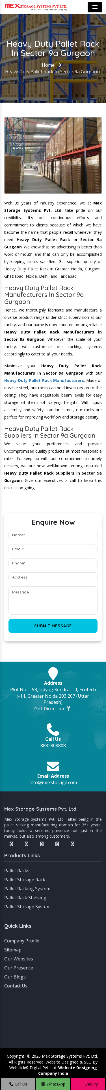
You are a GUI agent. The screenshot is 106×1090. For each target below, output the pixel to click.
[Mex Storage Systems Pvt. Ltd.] (36, 6)
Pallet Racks (16, 870)
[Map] (53, 1020)
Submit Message (53, 625)
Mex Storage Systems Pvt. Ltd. (40, 809)
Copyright (15, 1056)
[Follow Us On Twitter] (26, 844)
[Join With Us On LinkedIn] (57, 844)
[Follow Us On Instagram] (42, 844)
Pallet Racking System (27, 889)
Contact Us (15, 986)
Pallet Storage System (27, 907)
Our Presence (18, 968)
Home (48, 65)
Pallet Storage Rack (24, 880)
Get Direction (49, 709)
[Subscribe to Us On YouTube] (72, 844)
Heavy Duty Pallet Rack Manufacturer (43, 380)
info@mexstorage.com (53, 782)
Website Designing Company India (67, 1070)
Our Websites (18, 959)
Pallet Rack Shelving (25, 898)
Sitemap (12, 950)
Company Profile (21, 941)
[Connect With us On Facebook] (11, 844)
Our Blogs (15, 977)
